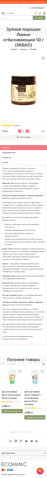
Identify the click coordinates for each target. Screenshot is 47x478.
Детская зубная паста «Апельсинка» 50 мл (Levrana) (11, 394)
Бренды (23, 49)
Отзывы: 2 (39, 408)
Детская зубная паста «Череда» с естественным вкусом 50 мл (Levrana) (32, 397)
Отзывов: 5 (16, 125)
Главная (14, 49)
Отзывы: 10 (17, 401)
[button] (3, 364)
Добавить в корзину (12, 411)
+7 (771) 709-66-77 (38, 8)
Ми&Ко (33, 49)
